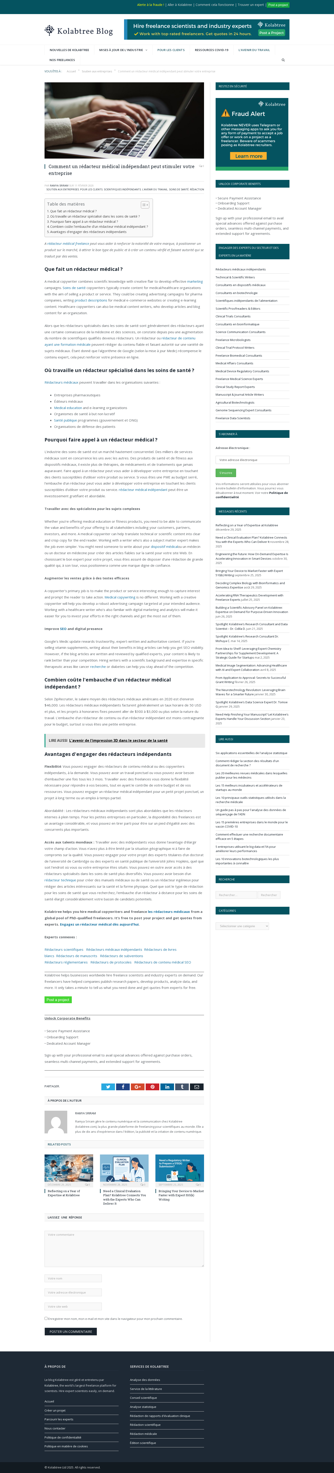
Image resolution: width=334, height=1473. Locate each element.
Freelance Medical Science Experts (239, 379)
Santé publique (65, 420)
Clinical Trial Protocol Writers (235, 348)
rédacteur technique (60, 880)
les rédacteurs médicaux (169, 911)
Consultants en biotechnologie (237, 293)
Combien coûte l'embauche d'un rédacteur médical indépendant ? (99, 226)
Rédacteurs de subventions (121, 955)
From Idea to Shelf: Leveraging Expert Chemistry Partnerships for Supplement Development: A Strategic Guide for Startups (248, 653)
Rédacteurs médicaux (61, 382)
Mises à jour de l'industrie (121, 50)
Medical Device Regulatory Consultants (242, 371)
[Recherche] (283, 60)
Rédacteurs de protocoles (111, 962)
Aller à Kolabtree (180, 4)
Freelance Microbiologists (233, 340)
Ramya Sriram (59, 185)
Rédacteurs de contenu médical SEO (163, 962)
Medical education (68, 407)
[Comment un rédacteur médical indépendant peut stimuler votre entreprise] (124, 121)
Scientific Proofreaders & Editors (238, 308)
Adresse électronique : (233, 448)
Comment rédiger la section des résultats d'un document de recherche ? (247, 763)
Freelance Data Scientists (233, 418)
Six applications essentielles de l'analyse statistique (251, 753)
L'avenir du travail (254, 50)
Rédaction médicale (143, 1434)
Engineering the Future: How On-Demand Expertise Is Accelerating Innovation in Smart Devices (252, 556)
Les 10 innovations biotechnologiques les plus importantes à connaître (247, 861)
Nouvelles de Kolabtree (69, 50)
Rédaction (197, 189)
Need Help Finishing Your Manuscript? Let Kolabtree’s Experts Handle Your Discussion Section (252, 716)
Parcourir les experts (59, 1419)
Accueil (49, 1401)
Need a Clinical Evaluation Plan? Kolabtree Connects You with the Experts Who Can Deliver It (124, 1197)
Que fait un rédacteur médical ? (73, 211)
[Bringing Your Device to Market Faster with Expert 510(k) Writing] (179, 1170)
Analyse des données (145, 1380)
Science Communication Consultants (241, 332)
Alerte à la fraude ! (150, 4)
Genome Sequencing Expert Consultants (244, 410)
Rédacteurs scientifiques (65, 949)
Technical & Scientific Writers (235, 277)
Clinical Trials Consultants (233, 316)
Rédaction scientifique (145, 1425)
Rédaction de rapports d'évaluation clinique (160, 1416)
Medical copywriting (120, 597)
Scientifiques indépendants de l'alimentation (246, 301)
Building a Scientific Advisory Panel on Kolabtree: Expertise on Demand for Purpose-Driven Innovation (252, 609)
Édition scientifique (143, 1443)
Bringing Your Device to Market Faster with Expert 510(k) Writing (181, 1195)
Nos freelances (62, 60)
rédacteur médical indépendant (143, 489)
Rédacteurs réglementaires (66, 962)
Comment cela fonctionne (215, 4)
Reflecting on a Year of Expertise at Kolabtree (64, 1193)
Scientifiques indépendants (122, 189)
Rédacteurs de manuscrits (76, 955)
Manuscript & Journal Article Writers (240, 394)
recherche (98, 666)
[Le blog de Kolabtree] (79, 29)
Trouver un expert (251, 4)
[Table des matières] (145, 204)
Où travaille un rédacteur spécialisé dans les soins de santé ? (95, 216)
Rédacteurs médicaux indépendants (115, 949)
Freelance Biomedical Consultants (239, 355)
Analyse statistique (143, 1407)
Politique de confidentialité (63, 1437)
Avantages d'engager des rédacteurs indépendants (88, 232)
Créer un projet (55, 1410)
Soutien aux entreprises (62, 189)
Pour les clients (171, 50)
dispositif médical (164, 546)
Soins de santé (179, 189)
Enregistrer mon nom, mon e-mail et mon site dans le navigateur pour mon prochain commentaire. (115, 1319)
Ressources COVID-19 (211, 50)
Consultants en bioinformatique (237, 324)
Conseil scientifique (143, 1398)
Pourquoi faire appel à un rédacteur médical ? (84, 221)
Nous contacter (55, 1428)
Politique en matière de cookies (66, 1446)
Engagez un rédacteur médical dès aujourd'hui (99, 924)
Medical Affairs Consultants (234, 363)
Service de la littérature (146, 1389)
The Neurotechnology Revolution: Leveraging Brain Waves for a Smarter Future (250, 692)
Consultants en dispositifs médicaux (241, 285)
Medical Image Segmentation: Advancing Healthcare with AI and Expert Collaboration (251, 667)
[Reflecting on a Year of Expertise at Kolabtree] (69, 1170)
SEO (63, 628)
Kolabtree (51, 1385)
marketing (195, 281)
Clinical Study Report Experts (235, 387)
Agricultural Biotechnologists (235, 402)
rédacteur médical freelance (68, 243)
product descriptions (91, 300)
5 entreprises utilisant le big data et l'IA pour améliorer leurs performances (246, 849)
